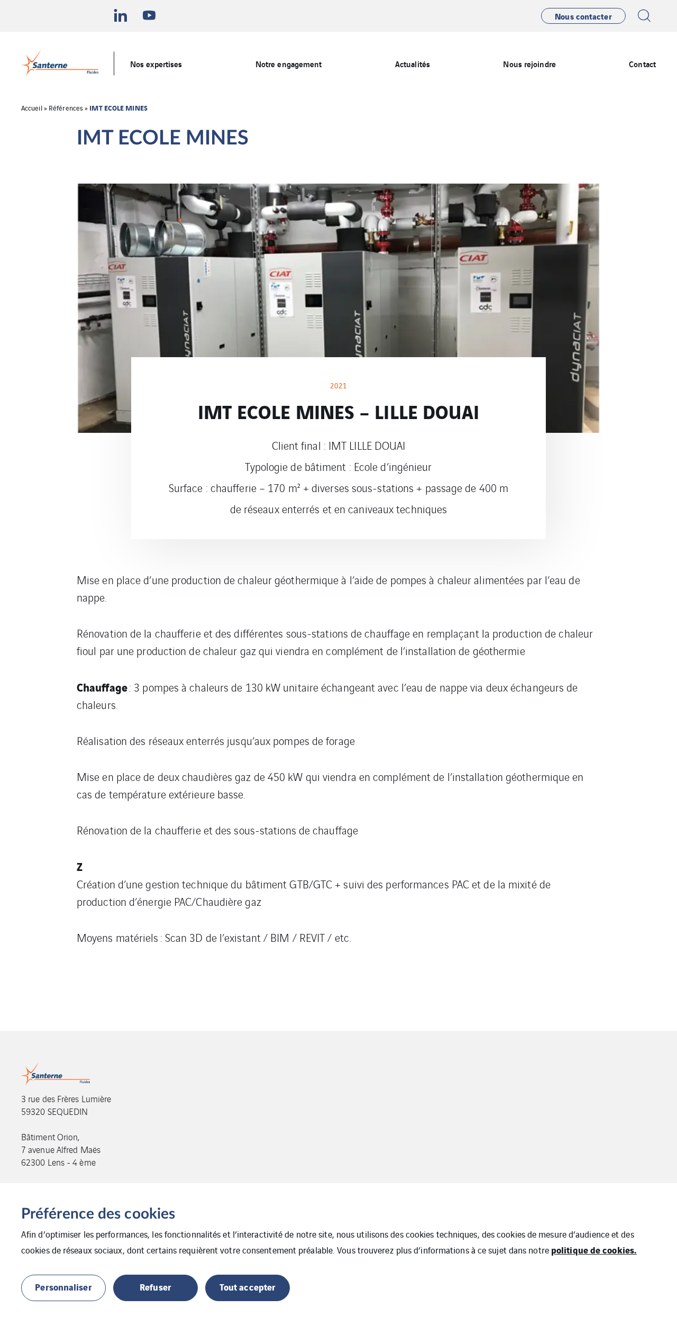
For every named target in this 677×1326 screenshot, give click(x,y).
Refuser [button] (155, 1286)
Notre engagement (288, 63)
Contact (642, 63)
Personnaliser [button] (63, 1286)
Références (66, 108)
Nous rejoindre (529, 63)
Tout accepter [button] (247, 1286)
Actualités (412, 63)
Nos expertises (156, 63)
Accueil (31, 108)
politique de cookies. (594, 1249)
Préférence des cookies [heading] (98, 1213)
